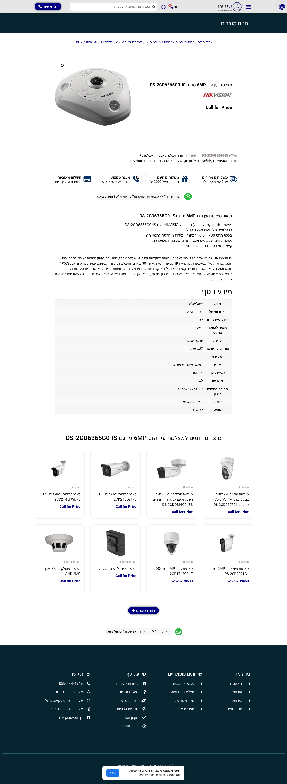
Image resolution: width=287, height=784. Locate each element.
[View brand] (217, 98)
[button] (282, 7)
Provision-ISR (128, 561)
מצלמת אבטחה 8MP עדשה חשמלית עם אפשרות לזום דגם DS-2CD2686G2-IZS (173, 499)
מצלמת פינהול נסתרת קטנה (117, 568)
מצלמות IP (153, 42)
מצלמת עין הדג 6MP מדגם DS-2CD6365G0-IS (191, 84)
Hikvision (135, 160)
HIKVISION (221, 160)
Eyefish (206, 160)
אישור (113, 772)
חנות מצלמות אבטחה (179, 42)
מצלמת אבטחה (173, 160)
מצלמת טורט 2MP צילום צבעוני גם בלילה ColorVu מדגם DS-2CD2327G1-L (231, 499)
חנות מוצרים (234, 23)
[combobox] (113, 7)
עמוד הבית (205, 42)
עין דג (157, 160)
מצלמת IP (192, 160)
